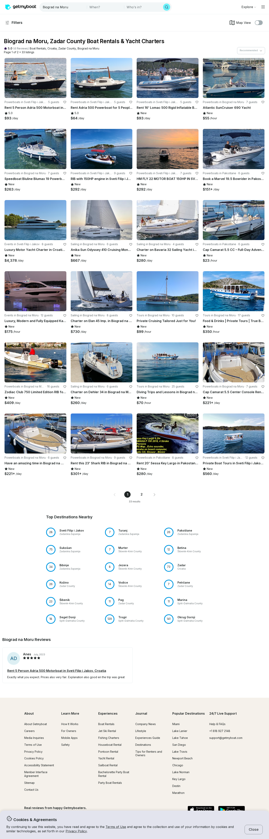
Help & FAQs (217, 724)
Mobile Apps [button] (69, 737)
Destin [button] (176, 786)
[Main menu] (263, 7)
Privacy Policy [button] (76, 831)
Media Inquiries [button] (34, 737)
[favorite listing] (64, 102)
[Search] (166, 7)
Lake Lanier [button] (179, 731)
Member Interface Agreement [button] (35, 774)
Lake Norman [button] (180, 772)
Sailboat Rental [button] (108, 765)
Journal (141, 713)
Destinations (143, 744)
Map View (243, 23)
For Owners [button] (68, 731)
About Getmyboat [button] (35, 724)
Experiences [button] (108, 713)
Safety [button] (65, 744)
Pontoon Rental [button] (108, 751)
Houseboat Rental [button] (110, 744)
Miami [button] (176, 724)
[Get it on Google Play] (231, 810)
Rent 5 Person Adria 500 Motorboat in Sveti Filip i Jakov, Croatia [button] (56, 671)
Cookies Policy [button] (34, 758)
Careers (29, 731)
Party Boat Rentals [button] (110, 782)
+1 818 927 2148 (219, 731)
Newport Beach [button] (182, 758)
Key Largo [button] (179, 779)
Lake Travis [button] (179, 751)
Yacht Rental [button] (106, 758)
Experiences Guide (147, 737)
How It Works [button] (69, 724)
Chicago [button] (177, 765)
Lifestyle (140, 731)
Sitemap (29, 782)
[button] (38, 48)
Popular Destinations (188, 713)
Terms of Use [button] (116, 827)
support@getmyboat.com (225, 737)
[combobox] (63, 7)
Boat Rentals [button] (106, 724)
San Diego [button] (179, 744)
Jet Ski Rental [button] (107, 731)
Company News (145, 724)
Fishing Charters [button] (108, 737)
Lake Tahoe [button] (180, 737)
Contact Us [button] (31, 789)
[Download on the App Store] (201, 810)
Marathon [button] (178, 792)
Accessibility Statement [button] (39, 765)
